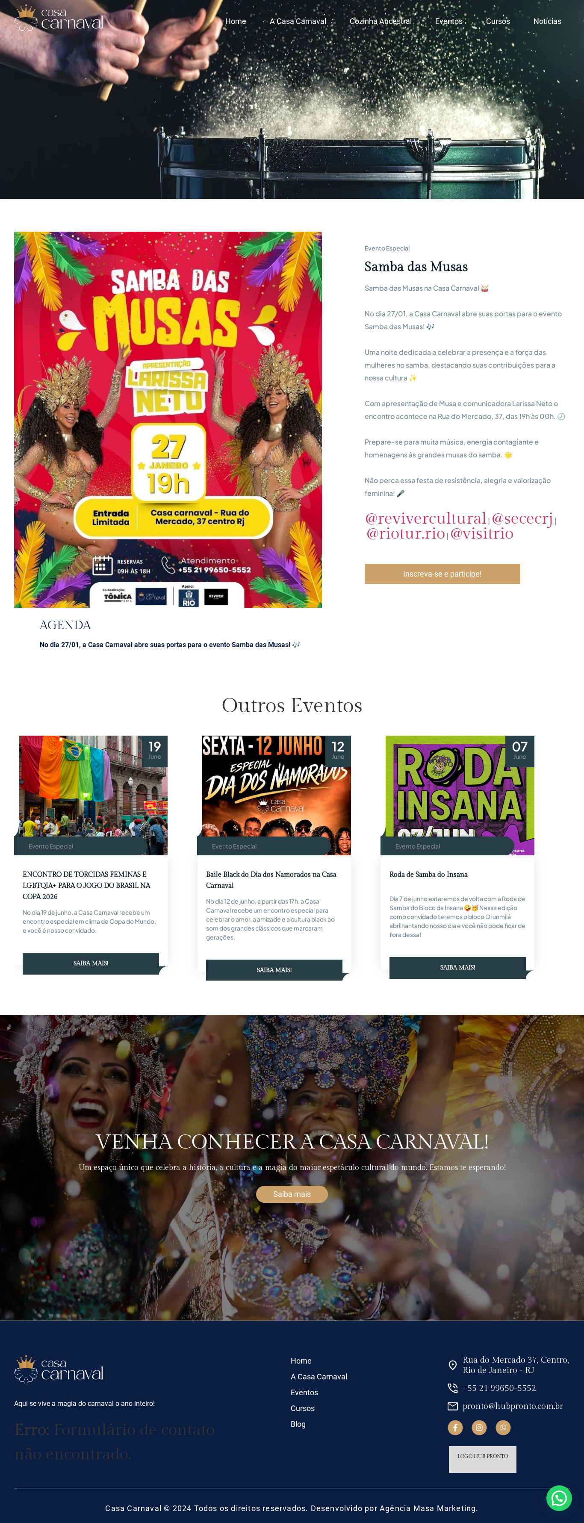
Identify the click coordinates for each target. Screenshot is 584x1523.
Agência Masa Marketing (428, 1508)
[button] (559, 1498)
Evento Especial (51, 846)
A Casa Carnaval (298, 21)
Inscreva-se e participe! (442, 573)
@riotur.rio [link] (405, 533)
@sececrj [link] (522, 518)
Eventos (449, 21)
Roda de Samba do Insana (428, 875)
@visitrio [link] (481, 533)
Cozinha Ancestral (381, 21)
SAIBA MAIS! (91, 963)
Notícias (547, 21)
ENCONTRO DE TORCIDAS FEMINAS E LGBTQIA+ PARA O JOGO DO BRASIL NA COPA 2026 (86, 886)
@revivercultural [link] (426, 518)
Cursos (498, 21)
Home (235, 21)
